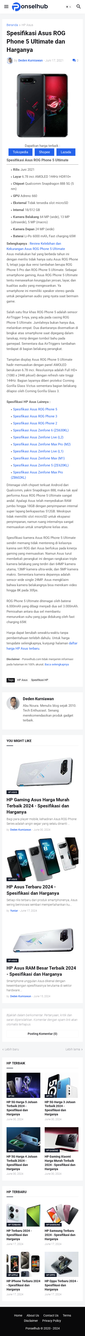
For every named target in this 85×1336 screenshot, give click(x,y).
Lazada (66, 152)
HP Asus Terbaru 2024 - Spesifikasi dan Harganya (33, 890)
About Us (33, 1315)
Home (18, 1315)
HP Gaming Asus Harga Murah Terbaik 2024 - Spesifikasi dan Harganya (38, 806)
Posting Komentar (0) (42, 1033)
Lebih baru (12, 1049)
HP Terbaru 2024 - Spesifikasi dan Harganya (19, 1235)
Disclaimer (31, 1320)
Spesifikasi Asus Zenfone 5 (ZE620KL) (41, 465)
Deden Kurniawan (38, 698)
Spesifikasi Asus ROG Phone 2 (35, 423)
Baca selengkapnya (57, 664)
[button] (6, 7)
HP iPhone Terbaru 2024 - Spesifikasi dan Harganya (23, 1285)
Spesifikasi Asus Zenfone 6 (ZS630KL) (41, 430)
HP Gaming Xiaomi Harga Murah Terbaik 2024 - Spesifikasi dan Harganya (60, 1163)
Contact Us (50, 1315)
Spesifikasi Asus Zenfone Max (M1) (39, 458)
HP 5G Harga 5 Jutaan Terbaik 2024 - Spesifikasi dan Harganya (22, 1108)
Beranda (12, 25)
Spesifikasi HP (39, 680)
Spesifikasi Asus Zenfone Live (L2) (38, 437)
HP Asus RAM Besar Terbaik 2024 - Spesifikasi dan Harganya (41, 971)
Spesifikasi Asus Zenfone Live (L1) (38, 451)
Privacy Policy (51, 1320)
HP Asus (27, 25)
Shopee (44, 152)
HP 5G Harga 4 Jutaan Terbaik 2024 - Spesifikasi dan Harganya (22, 1163)
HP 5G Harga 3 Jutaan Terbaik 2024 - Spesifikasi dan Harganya (60, 1108)
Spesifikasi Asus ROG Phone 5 (35, 409)
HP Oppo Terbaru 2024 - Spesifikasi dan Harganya (61, 1285)
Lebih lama (73, 1049)
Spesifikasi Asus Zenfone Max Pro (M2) (42, 444)
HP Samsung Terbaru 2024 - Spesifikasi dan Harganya (60, 1235)
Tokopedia (20, 152)
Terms (67, 1315)
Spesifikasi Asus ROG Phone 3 (35, 416)
